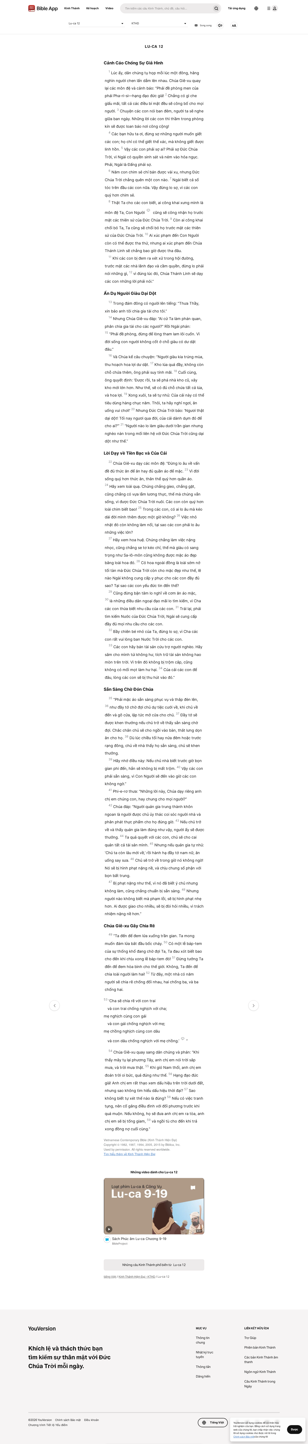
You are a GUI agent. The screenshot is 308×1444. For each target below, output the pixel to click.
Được (294, 1429)
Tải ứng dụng (236, 8)
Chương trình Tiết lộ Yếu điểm (47, 1425)
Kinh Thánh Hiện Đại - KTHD (137, 1277)
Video (109, 8)
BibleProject (120, 1243)
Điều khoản (91, 1420)
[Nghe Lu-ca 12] (220, 25)
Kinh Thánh (72, 8)
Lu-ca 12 (74, 23)
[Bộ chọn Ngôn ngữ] (256, 8)
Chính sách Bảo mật (68, 1420)
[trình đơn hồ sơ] (272, 8)
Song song (206, 25)
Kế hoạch (92, 8)
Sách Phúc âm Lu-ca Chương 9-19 (143, 1238)
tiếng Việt (110, 1277)
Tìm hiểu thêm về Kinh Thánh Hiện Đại (129, 1154)
